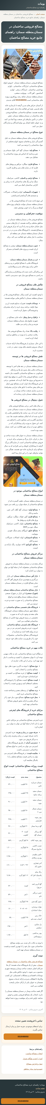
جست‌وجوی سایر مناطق (33, 1069)
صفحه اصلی (40, 14)
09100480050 (21, 100)
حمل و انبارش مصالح (34, 1064)
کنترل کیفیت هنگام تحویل (32, 1059)
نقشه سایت (40, 1088)
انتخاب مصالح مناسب (34, 1053)
